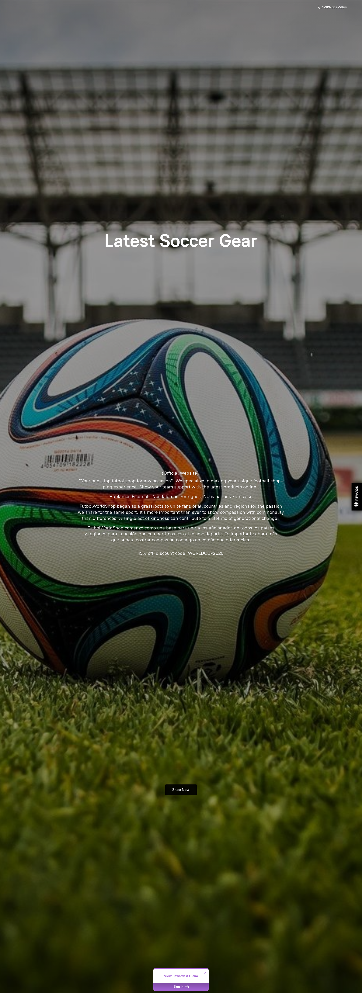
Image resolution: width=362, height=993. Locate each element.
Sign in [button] (178, 987)
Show (357, 496)
